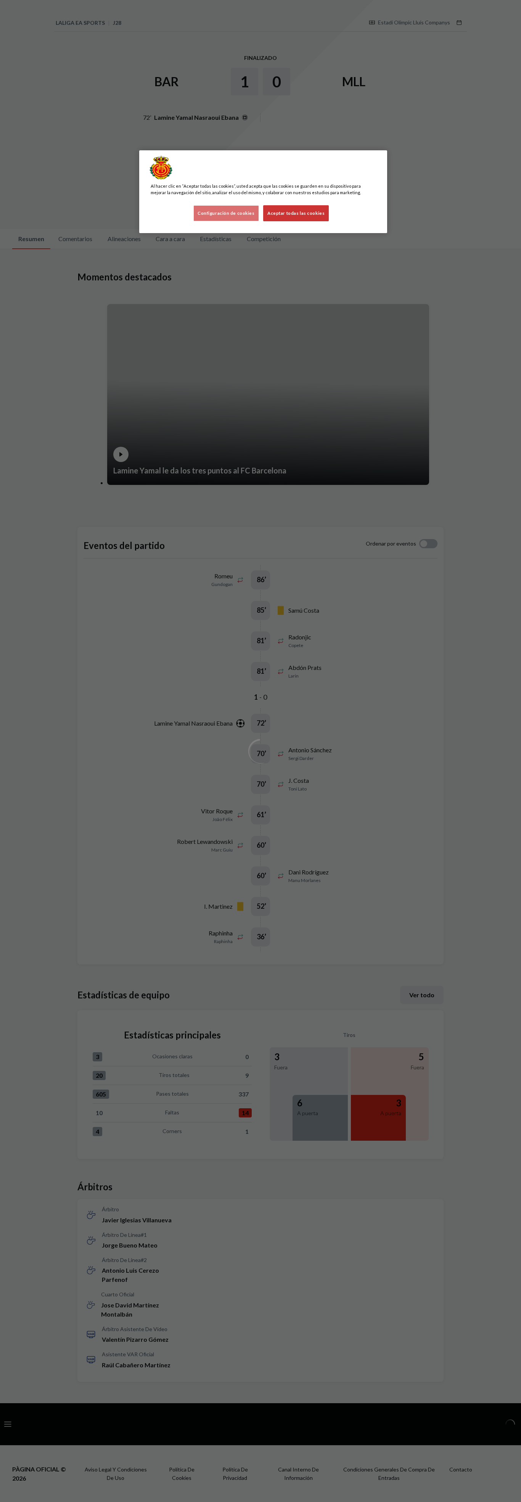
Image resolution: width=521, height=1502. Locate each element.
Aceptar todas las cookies (296, 213)
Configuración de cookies (226, 213)
